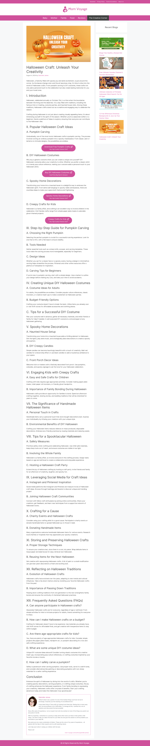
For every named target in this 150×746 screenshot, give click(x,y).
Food (72, 18)
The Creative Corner (98, 18)
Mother (54, 18)
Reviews (82, 18)
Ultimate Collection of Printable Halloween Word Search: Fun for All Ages (110, 94)
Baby (45, 18)
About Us (121, 1)
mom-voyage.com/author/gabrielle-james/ (77, 732)
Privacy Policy (101, 1)
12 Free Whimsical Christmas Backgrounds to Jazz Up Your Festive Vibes (109, 116)
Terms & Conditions (111, 1)
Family (63, 18)
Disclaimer (92, 1)
